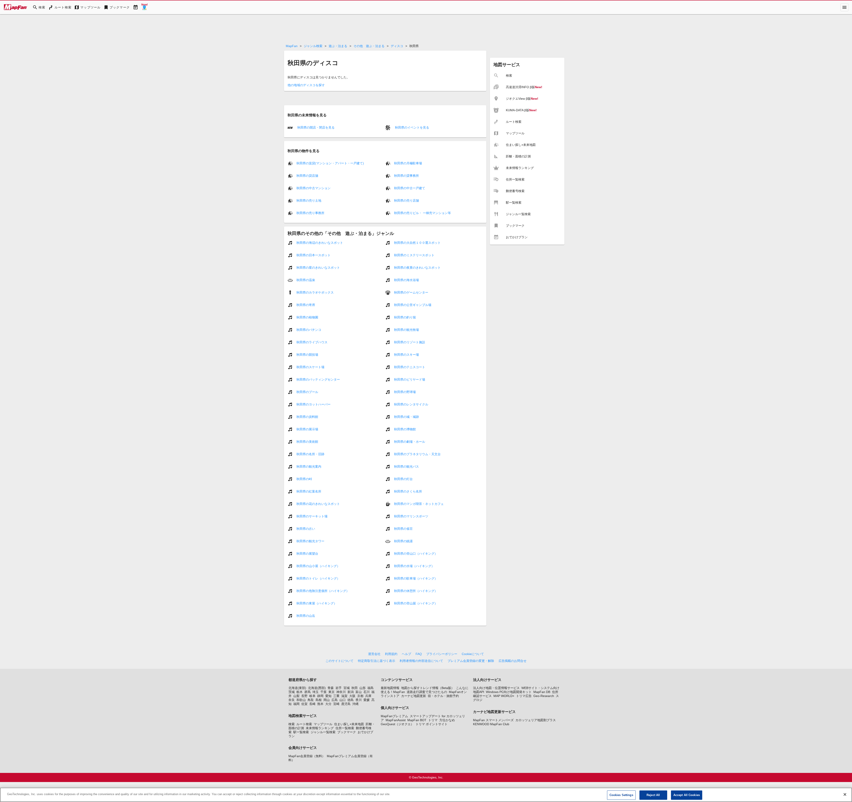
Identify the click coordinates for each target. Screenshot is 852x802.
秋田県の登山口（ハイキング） (416, 553)
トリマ (433, 720)
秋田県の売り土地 (308, 200)
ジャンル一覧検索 (323, 732)
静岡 (320, 696)
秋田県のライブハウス (311, 342)
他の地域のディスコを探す (306, 85)
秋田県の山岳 (305, 615)
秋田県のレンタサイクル (411, 404)
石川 (366, 692)
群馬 (307, 692)
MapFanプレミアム (394, 716)
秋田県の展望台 (307, 553)
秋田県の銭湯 (403, 541)
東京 (331, 692)
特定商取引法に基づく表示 (376, 661)
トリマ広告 (524, 696)
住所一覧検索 (344, 728)
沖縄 (355, 704)
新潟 (350, 692)
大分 (328, 704)
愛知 (328, 696)
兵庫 (368, 696)
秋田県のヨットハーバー (313, 404)
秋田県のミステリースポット (414, 255)
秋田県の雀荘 (403, 528)
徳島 (350, 700)
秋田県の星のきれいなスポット (318, 267)
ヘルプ (406, 654)
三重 (336, 696)
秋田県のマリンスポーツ (411, 516)
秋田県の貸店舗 (307, 175)
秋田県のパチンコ (308, 330)
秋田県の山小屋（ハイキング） (318, 566)
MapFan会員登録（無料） (306, 756)
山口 (342, 700)
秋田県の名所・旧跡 (310, 454)
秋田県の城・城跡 (406, 417)
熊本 (320, 704)
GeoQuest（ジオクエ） (397, 724)
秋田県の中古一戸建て (409, 188)
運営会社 (374, 654)
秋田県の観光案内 (308, 466)
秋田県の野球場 (405, 392)
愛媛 (366, 700)
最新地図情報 (390, 688)
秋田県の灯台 (403, 479)
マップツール (323, 724)
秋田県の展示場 (307, 429)
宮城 (346, 688)
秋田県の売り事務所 (310, 213)
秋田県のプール (307, 392)
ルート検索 (304, 724)
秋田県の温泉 (305, 280)
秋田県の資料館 (307, 417)
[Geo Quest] (144, 7)
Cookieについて (473, 654)
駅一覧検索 (301, 732)
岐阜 (312, 696)
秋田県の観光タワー (310, 541)
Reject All (653, 795)
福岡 (296, 704)
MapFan (292, 46)
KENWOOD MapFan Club (491, 724)
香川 (358, 700)
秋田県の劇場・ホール (409, 441)
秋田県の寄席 (305, 305)
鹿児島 (346, 704)
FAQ (419, 654)
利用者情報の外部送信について (421, 661)
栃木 (299, 692)
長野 (304, 696)
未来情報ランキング (320, 728)
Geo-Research (543, 696)
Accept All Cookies (686, 795)
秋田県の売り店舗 (406, 200)
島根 (319, 700)
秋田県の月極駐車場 (408, 163)
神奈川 (341, 692)
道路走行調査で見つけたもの (427, 692)
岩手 (338, 688)
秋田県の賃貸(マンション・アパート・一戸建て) (330, 163)
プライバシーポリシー (441, 654)
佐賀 (304, 704)
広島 (334, 700)
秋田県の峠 (304, 479)
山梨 (296, 696)
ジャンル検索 (313, 46)
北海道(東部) (297, 688)
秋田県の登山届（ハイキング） (416, 603)
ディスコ (397, 46)
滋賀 (344, 696)
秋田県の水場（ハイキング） (414, 566)
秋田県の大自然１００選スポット (417, 242)
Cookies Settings (621, 795)
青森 (330, 688)
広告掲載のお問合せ (513, 661)
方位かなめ (447, 720)
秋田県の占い (305, 528)
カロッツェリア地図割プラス (535, 720)
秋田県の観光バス (406, 466)
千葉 (323, 692)
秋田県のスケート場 (310, 367)
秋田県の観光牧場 (406, 330)
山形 (362, 688)
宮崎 (336, 704)
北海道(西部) (317, 688)
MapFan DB (541, 692)
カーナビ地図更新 (413, 696)
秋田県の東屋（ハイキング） (316, 603)
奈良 (291, 700)
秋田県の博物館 (405, 429)
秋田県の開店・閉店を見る (315, 127)
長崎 (312, 704)
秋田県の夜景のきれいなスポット (417, 267)
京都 (360, 696)
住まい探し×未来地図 (349, 724)
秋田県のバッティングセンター (318, 379)
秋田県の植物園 (307, 317)
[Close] (845, 794)
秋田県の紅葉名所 (308, 491)
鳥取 (311, 700)
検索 (291, 724)
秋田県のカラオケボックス (315, 292)
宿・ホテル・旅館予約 (443, 696)
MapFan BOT (416, 720)
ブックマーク (346, 732)
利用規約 (391, 654)
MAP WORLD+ (503, 696)
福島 (370, 688)
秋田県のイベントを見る (411, 127)
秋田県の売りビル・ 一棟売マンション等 (422, 213)
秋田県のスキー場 (406, 354)
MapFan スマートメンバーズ (493, 720)
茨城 (291, 692)
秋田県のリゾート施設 (409, 342)
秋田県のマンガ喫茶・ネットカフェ (419, 504)
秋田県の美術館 (307, 441)
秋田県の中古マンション (313, 188)
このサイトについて (339, 661)
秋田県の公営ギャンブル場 (412, 305)
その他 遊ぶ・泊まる (369, 46)
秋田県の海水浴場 (406, 280)
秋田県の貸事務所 (406, 175)
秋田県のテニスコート (409, 367)
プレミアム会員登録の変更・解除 (471, 661)
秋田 (354, 688)
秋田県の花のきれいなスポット (318, 504)
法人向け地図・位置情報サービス (496, 688)
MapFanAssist (396, 720)
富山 (358, 692)
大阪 (352, 696)
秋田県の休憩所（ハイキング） (416, 591)
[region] (426, 795)
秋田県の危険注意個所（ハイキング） (322, 591)
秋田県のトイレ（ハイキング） (318, 578)
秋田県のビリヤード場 (409, 379)
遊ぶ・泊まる (338, 46)
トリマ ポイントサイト (432, 724)
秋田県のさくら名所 (408, 491)
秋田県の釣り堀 (405, 317)
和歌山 (301, 700)
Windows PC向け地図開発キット (509, 692)
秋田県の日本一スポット (313, 255)
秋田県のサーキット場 (311, 516)
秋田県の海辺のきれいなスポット (319, 242)
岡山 (326, 700)
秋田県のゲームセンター (411, 292)
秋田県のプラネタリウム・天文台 (417, 454)
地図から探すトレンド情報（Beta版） (427, 688)
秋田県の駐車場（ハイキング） (416, 578)
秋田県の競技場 (307, 354)
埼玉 (315, 692)
